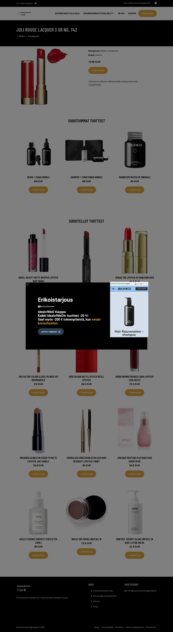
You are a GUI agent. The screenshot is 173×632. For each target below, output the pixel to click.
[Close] (27, 284)
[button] (51, 331)
